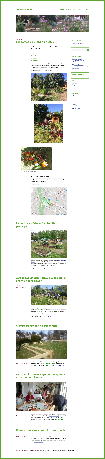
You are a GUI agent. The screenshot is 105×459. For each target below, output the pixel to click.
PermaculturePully (24, 9)
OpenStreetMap (60, 214)
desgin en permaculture (21, 415)
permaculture (19, 46)
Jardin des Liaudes (70, 9)
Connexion (74, 104)
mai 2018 (73, 84)
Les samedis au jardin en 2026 (35, 41)
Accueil (62, 9)
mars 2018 (74, 87)
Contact (87, 9)
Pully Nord (24, 232)
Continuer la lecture (59, 268)
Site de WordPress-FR (76, 108)
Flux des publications (76, 105)
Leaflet (56, 214)
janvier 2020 (74, 83)
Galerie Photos (79, 9)
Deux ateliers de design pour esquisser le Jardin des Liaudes (40, 376)
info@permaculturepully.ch (21, 450)
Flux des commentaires (76, 107)
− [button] (32, 191)
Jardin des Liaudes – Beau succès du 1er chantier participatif (41, 279)
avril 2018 (73, 85)
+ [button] (32, 189)
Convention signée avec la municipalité (41, 430)
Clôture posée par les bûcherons (36, 325)
